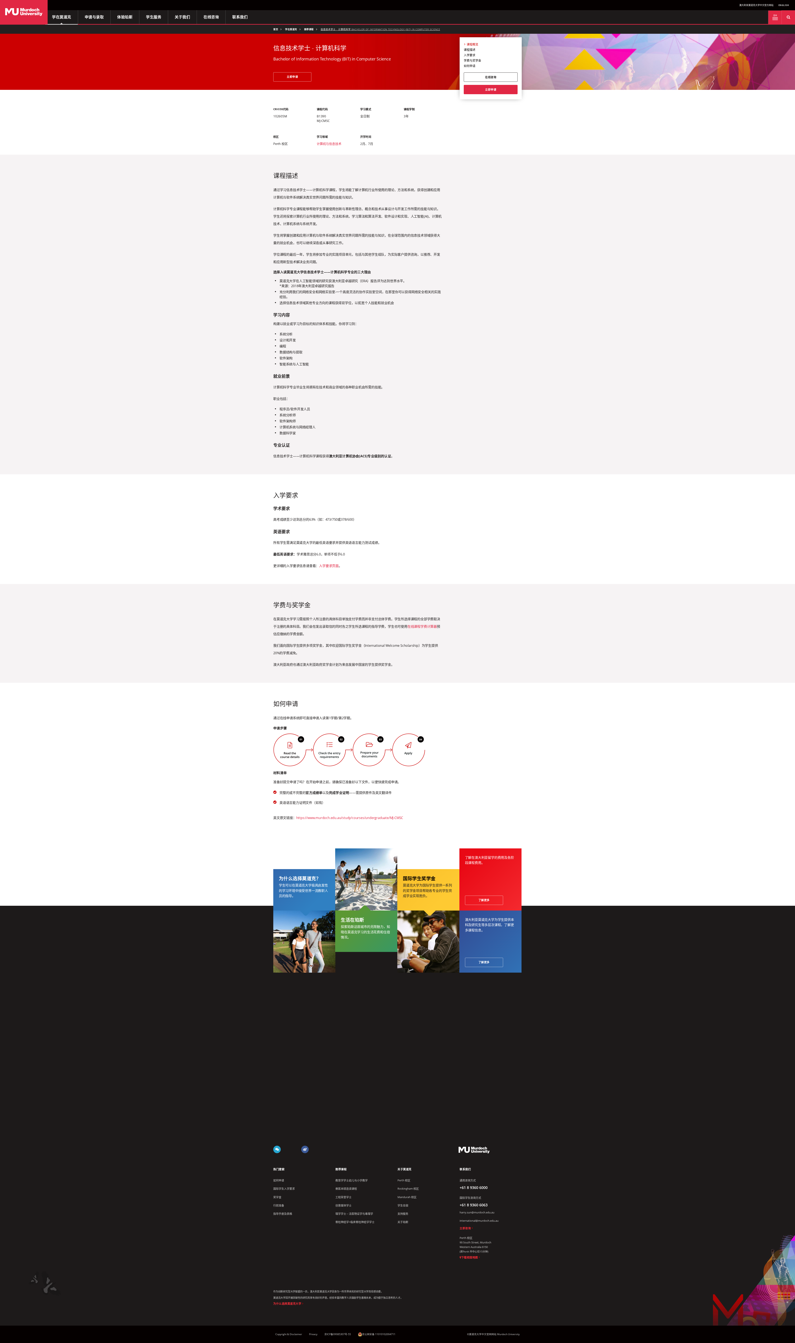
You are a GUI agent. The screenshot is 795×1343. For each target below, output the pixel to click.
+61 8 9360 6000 (474, 1187)
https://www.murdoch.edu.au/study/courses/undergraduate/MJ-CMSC (349, 817)
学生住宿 (403, 1205)
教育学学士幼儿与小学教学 (351, 1180)
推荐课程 (309, 29)
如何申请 (469, 66)
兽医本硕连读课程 (346, 1188)
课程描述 (469, 50)
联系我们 (240, 16)
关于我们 (182, 16)
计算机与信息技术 (329, 144)
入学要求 (469, 55)
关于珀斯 (403, 1222)
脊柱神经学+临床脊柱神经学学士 (355, 1222)
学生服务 (153, 16)
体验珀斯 (124, 16)
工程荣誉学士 (343, 1197)
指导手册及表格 (282, 1213)
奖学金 (277, 1197)
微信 (277, 1149)
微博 (305, 1149)
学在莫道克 (61, 16)
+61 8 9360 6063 (474, 1204)
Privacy (313, 1334)
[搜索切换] (788, 17)
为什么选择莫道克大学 (287, 1303)
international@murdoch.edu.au (479, 1221)
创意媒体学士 (343, 1205)
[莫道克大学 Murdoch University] (24, 12)
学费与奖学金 (472, 60)
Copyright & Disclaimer (288, 1334)
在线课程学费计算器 (422, 626)
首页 (275, 29)
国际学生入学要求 (284, 1188)
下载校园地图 (469, 1257)
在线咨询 (211, 16)
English (783, 5)
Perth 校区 (404, 1180)
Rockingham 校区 (408, 1188)
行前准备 (278, 1205)
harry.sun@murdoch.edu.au (477, 1212)
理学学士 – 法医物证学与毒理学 (354, 1213)
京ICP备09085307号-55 (337, 1334)
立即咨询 (465, 1228)
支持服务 (403, 1213)
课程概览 (472, 44)
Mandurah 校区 (407, 1197)
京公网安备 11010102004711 (378, 1334)
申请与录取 (94, 16)
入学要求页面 (329, 566)
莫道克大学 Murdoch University (474, 1150)
